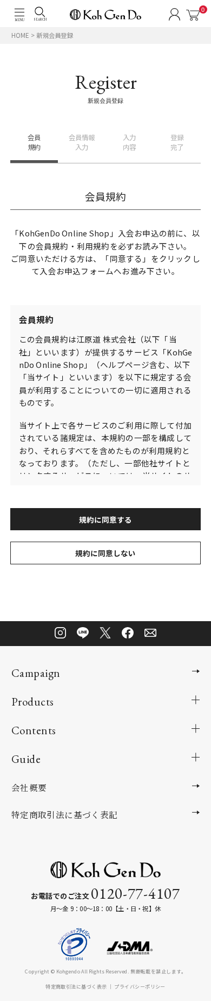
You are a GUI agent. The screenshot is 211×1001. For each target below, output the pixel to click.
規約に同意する (105, 519)
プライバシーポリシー (140, 986)
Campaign (36, 673)
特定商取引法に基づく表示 (76, 986)
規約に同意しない (105, 553)
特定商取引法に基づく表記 (64, 814)
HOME (20, 35)
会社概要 (29, 787)
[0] (193, 15)
